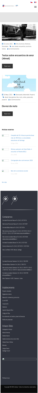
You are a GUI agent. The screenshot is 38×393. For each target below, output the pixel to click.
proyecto (4, 100)
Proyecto (32, 95)
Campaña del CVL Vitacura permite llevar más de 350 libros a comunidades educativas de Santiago (22, 137)
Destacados (19, 95)
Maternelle (26, 95)
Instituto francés (6, 336)
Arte (17, 44)
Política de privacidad (7, 320)
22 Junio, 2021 (8, 44)
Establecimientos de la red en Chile (10, 339)
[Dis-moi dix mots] (19, 83)
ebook (17, 46)
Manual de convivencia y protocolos (10, 297)
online (24, 97)
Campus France (5, 348)
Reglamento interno (7, 294)
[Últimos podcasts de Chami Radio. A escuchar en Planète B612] (5, 151)
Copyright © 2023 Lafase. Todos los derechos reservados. (20, 387)
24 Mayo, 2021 (8, 95)
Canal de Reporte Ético (7, 310)
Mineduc (4, 345)
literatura (27, 44)
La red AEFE (5, 300)
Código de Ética (6, 313)
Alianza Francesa (6, 332)
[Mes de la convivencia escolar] (5, 173)
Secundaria (5, 46)
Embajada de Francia (7, 329)
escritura (28, 46)
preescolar (30, 97)
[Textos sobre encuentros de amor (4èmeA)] (19, 32)
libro (17, 97)
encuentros (22, 46)
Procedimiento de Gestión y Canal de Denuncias (13, 316)
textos (4, 49)
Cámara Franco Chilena (7, 342)
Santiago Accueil (6, 351)
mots (20, 97)
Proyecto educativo (6, 291)
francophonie (12, 97)
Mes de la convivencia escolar (19, 171)
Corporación (5, 304)
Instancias (4, 307)
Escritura (21, 44)
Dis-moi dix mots (9, 106)
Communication (14, 49)
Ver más (4, 182)
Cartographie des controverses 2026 (22, 160)
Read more (7, 66)
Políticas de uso (6, 378)
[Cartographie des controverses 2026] (5, 162)
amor (13, 46)
